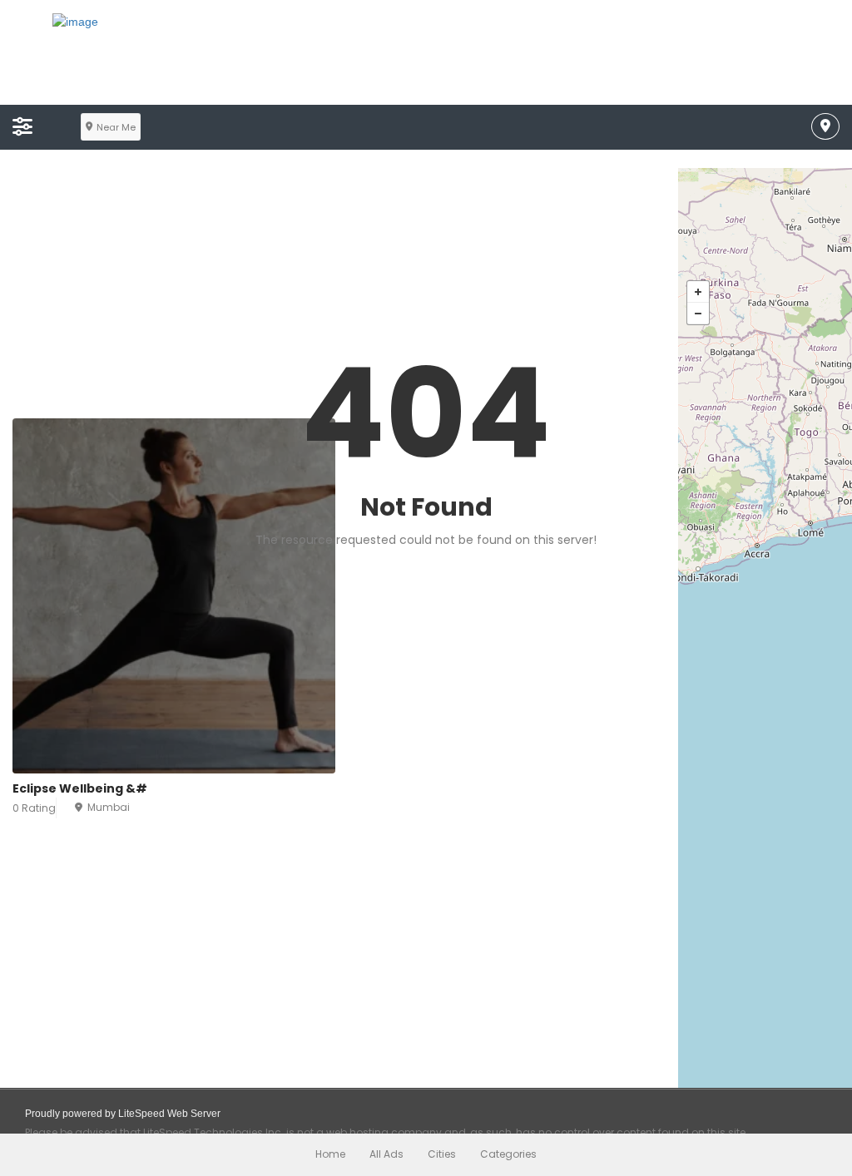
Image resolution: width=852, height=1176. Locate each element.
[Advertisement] (339, 293)
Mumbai (108, 807)
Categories (508, 1154)
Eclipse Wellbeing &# (79, 788)
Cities (442, 1154)
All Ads (386, 1154)
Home (330, 1154)
